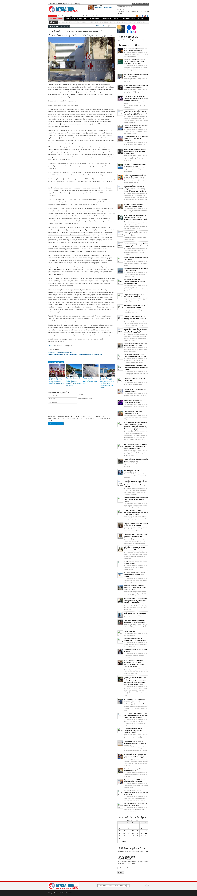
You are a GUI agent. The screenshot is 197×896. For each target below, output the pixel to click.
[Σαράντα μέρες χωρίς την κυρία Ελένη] (120, 617)
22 (141, 833)
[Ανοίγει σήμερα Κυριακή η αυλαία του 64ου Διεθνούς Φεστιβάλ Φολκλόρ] (120, 179)
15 (141, 830)
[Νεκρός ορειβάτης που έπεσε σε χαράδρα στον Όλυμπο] (120, 262)
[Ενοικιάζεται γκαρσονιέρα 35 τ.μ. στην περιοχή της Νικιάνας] (120, 773)
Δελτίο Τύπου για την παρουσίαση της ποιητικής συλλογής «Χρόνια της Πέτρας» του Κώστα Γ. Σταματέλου (136, 98)
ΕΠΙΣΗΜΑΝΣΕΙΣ (98, 5)
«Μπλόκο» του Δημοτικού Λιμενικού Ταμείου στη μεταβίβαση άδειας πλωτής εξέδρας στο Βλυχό (135, 587)
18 (124, 833)
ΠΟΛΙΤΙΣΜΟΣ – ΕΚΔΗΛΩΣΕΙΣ (76, 18)
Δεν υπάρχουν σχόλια (136, 54)
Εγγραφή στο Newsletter (126, 857)
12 (128, 830)
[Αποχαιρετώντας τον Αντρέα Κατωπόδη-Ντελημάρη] (120, 654)
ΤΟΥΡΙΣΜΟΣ (83, 22)
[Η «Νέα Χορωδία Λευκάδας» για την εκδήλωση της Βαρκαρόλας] (120, 298)
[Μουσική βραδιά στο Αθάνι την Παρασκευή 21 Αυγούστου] (120, 474)
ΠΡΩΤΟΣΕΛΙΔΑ (104, 22)
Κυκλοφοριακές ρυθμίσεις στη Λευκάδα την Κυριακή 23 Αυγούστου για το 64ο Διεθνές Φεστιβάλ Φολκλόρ (135, 446)
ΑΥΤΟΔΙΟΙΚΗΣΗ (63, 22)
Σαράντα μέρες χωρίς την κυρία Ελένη (135, 613)
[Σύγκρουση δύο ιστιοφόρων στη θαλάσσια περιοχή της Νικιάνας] (120, 273)
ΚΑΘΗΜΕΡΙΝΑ (94, 18)
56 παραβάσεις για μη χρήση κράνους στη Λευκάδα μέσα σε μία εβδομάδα (77, 16)
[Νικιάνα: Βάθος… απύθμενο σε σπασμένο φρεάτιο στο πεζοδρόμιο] (120, 463)
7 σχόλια (135, 517)
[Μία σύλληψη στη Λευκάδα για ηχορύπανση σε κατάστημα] (120, 405)
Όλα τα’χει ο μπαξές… (130, 631)
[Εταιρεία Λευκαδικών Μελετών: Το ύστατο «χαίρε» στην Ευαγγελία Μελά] (120, 527)
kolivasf (113, 26)
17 (119, 833)
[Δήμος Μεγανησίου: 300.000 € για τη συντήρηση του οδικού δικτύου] (120, 784)
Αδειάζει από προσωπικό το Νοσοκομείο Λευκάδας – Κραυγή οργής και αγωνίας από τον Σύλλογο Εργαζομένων (136, 113)
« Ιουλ (124, 841)
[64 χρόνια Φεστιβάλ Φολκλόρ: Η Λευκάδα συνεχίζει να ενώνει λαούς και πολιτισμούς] (120, 141)
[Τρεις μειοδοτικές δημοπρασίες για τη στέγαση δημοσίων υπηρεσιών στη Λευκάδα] (120, 577)
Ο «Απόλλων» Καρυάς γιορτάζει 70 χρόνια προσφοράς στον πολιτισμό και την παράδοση (135, 743)
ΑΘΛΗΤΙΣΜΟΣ (106, 18)
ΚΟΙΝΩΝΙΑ (124, 22)
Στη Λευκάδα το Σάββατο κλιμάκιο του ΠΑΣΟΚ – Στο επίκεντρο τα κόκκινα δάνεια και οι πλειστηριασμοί (134, 61)
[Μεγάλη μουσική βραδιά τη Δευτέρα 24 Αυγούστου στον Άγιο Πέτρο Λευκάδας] (120, 359)
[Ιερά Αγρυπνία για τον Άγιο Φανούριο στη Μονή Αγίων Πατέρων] (120, 79)
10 (119, 830)
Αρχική (55, 22)
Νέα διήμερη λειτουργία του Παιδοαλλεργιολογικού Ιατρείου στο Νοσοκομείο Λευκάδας (134, 281)
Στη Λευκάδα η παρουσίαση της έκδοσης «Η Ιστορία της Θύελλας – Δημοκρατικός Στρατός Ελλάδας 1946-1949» (135, 331)
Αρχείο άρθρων (121, 40)
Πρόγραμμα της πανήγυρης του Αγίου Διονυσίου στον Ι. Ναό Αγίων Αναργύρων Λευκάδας (136, 367)
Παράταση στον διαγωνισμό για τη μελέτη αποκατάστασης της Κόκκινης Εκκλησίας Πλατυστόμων (136, 244)
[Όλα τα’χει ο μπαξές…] (120, 635)
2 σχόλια (136, 593)
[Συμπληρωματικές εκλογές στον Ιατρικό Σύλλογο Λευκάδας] (120, 566)
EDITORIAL (61, 3)
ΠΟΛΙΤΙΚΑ (140, 18)
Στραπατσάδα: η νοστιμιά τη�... (103, 7)
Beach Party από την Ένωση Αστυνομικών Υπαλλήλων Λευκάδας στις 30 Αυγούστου (136, 792)
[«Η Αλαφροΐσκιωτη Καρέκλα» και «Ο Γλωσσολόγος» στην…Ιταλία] (120, 309)
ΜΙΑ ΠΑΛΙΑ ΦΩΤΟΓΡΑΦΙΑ (136, 22)
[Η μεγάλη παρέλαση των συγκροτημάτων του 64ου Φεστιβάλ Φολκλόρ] (120, 130)
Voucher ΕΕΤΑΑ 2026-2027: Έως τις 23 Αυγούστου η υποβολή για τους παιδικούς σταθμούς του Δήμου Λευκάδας (136, 715)
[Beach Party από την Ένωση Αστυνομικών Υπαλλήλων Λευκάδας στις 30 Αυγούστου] (120, 795)
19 (128, 833)
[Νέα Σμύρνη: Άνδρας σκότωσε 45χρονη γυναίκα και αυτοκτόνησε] (120, 168)
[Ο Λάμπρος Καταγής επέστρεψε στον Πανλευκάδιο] (120, 382)
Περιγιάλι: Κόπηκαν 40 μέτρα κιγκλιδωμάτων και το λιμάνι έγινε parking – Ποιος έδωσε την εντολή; (73, 381)
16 (146, 830)
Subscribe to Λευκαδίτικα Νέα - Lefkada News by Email (132, 851)
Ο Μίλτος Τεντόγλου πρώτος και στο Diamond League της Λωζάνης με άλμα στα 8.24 (135, 318)
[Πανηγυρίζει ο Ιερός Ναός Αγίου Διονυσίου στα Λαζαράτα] (120, 416)
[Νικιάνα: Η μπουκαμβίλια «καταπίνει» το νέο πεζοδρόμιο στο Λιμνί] (120, 236)
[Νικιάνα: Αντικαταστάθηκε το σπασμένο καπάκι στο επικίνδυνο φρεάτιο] (120, 348)
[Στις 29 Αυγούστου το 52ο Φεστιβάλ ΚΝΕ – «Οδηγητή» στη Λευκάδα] (120, 807)
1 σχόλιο (135, 464)
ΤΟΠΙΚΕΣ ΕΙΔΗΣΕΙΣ (56, 18)
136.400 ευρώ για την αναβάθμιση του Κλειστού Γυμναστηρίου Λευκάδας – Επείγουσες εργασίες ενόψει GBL (135, 756)
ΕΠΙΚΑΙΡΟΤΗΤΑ (73, 22)
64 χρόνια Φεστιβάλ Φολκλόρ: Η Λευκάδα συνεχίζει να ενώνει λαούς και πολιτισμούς (136, 138)
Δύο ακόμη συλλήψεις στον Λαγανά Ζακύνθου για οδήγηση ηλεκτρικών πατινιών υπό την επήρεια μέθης (134, 549)
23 (146, 833)
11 (124, 830)
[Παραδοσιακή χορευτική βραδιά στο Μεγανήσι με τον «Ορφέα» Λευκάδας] (120, 625)
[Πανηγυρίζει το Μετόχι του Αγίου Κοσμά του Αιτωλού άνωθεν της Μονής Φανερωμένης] (120, 538)
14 (137, 830)
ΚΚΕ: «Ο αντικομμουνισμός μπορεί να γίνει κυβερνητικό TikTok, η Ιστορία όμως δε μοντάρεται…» (135, 151)
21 (137, 833)
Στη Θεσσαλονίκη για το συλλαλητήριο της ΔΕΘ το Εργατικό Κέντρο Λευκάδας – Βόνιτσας (136, 499)
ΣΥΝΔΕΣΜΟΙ (75, 3)
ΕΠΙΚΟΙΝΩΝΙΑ (53, 3)
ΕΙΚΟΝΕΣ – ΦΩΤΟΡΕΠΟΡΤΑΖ (124, 18)
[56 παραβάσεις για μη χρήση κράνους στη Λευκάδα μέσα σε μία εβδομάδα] (120, 90)
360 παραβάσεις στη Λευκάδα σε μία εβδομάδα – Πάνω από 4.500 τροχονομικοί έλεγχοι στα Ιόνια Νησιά (134, 701)
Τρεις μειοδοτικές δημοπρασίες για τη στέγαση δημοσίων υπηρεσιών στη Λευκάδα (134, 574)
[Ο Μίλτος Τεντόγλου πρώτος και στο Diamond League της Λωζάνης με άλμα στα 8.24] (120, 320)
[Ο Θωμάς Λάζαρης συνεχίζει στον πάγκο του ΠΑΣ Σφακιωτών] (120, 394)
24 (119, 836)
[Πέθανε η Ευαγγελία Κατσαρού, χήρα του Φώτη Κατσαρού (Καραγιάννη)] (120, 53)
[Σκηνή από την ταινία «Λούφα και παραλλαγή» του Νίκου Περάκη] (120, 209)
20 (133, 833)
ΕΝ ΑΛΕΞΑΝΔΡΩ (115, 22)
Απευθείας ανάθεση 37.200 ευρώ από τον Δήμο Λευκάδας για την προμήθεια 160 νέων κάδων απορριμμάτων (136, 600)
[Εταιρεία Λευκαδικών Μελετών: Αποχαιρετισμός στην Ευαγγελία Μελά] (120, 643)
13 (133, 830)
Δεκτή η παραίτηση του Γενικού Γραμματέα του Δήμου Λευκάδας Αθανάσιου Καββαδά (133, 730)
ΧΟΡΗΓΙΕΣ (68, 3)
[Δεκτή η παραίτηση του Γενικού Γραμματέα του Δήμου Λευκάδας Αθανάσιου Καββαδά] (120, 732)
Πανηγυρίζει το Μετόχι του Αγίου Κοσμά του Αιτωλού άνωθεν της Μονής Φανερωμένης (135, 536)
